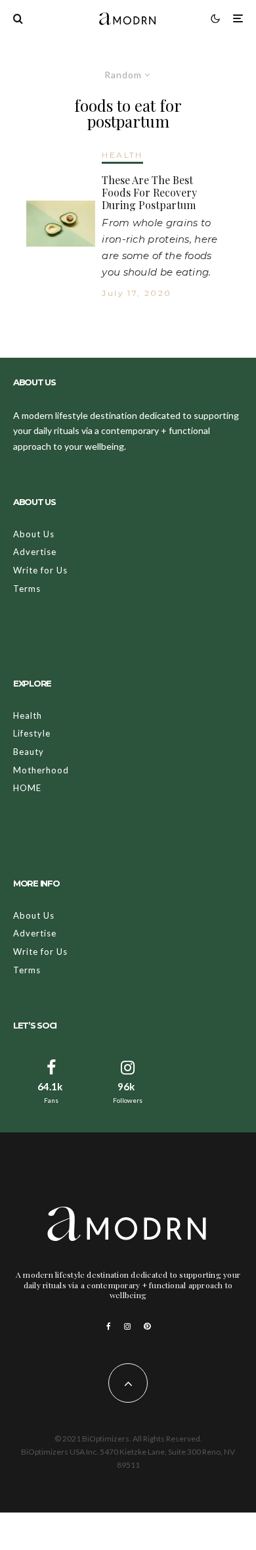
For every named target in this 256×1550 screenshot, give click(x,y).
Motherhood (41, 770)
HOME (27, 788)
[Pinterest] (147, 1326)
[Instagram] (127, 1326)
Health (27, 715)
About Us (33, 534)
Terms (27, 588)
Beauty (28, 751)
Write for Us (40, 570)
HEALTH (122, 155)
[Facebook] (108, 1326)
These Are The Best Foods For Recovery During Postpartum (149, 193)
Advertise (34, 551)
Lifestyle (32, 733)
